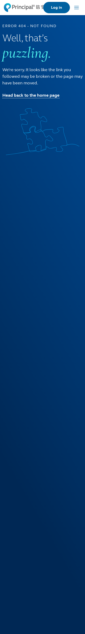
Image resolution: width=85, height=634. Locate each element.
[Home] (24, 7)
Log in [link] (56, 7)
